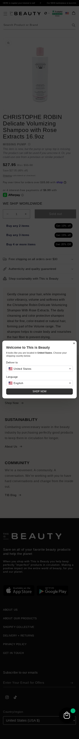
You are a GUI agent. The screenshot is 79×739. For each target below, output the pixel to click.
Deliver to (12, 362)
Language (12, 376)
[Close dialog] (74, 343)
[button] (39, 369)
